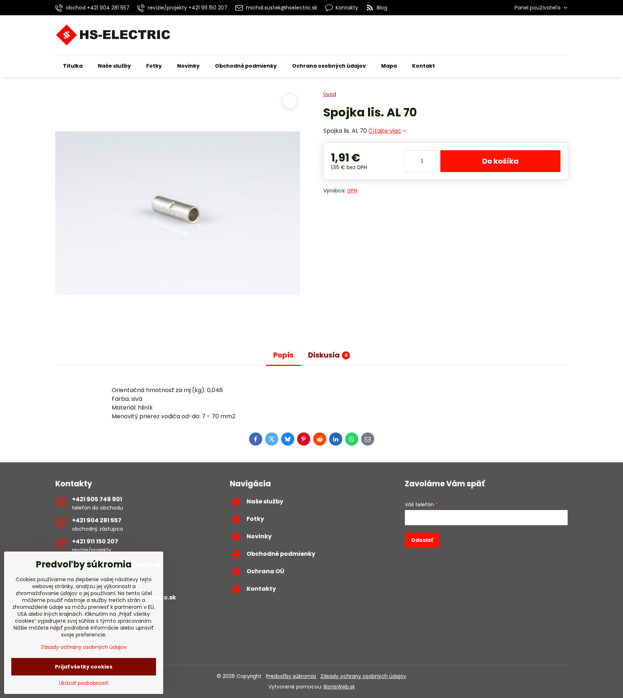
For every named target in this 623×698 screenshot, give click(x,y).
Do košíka (500, 161)
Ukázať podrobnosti (83, 683)
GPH (352, 190)
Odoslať (422, 540)
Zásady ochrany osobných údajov (363, 676)
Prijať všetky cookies (83, 666)
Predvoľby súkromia (291, 676)
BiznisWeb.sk (339, 686)
